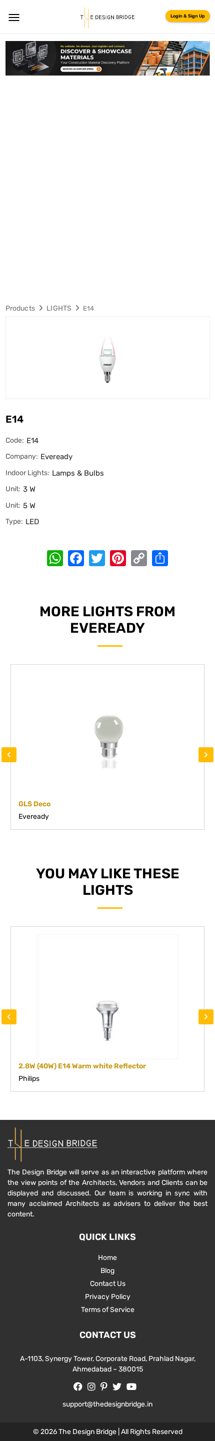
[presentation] (9, 754)
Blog (107, 1270)
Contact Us (108, 1283)
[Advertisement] (107, 188)
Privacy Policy (107, 1296)
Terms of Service (107, 1309)
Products (21, 308)
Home (107, 1257)
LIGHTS (59, 308)
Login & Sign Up (187, 16)
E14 (88, 308)
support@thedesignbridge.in (107, 1404)
